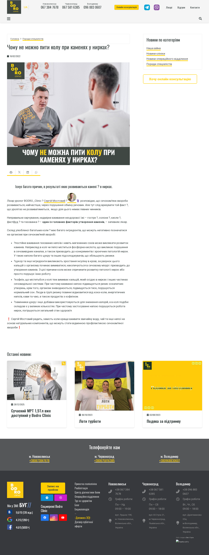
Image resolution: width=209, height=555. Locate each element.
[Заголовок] (60, 497)
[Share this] (11, 173)
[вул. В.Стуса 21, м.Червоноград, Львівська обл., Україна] (145, 521)
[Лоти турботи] (104, 363)
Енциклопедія (82, 509)
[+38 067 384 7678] (111, 492)
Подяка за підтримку (164, 421)
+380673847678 (39, 460)
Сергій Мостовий (54, 200)
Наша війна (153, 48)
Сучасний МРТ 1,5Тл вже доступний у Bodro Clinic (31, 413)
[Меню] (8, 19)
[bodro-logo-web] (20, 490)
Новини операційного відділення (167, 58)
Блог (77, 505)
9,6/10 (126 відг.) (24, 512)
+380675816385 (104, 460)
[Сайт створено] (182, 542)
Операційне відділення (87, 497)
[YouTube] (63, 517)
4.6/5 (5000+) (22, 527)
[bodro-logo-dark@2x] (14, 7)
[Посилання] (147, 7)
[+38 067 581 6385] (145, 492)
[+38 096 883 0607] (179, 492)
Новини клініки (155, 53)
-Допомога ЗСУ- (83, 518)
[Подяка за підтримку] (172, 363)
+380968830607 (169, 460)
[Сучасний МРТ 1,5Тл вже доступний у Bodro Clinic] (36, 363)
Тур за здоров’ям (83, 501)
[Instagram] (54, 517)
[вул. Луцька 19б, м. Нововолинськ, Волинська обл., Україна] (111, 521)
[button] (200, 19)
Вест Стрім (190, 537)
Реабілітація (81, 488)
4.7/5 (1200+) (22, 520)
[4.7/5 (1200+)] (11, 520)
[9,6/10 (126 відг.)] (11, 512)
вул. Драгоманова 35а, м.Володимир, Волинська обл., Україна (192, 523)
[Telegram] (47, 497)
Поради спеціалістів (159, 64)
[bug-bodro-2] (20, 505)
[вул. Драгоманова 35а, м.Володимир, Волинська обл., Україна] (179, 523)
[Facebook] (45, 517)
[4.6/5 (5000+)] (11, 528)
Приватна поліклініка (86, 484)
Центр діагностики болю (87, 492)
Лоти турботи (90, 421)
